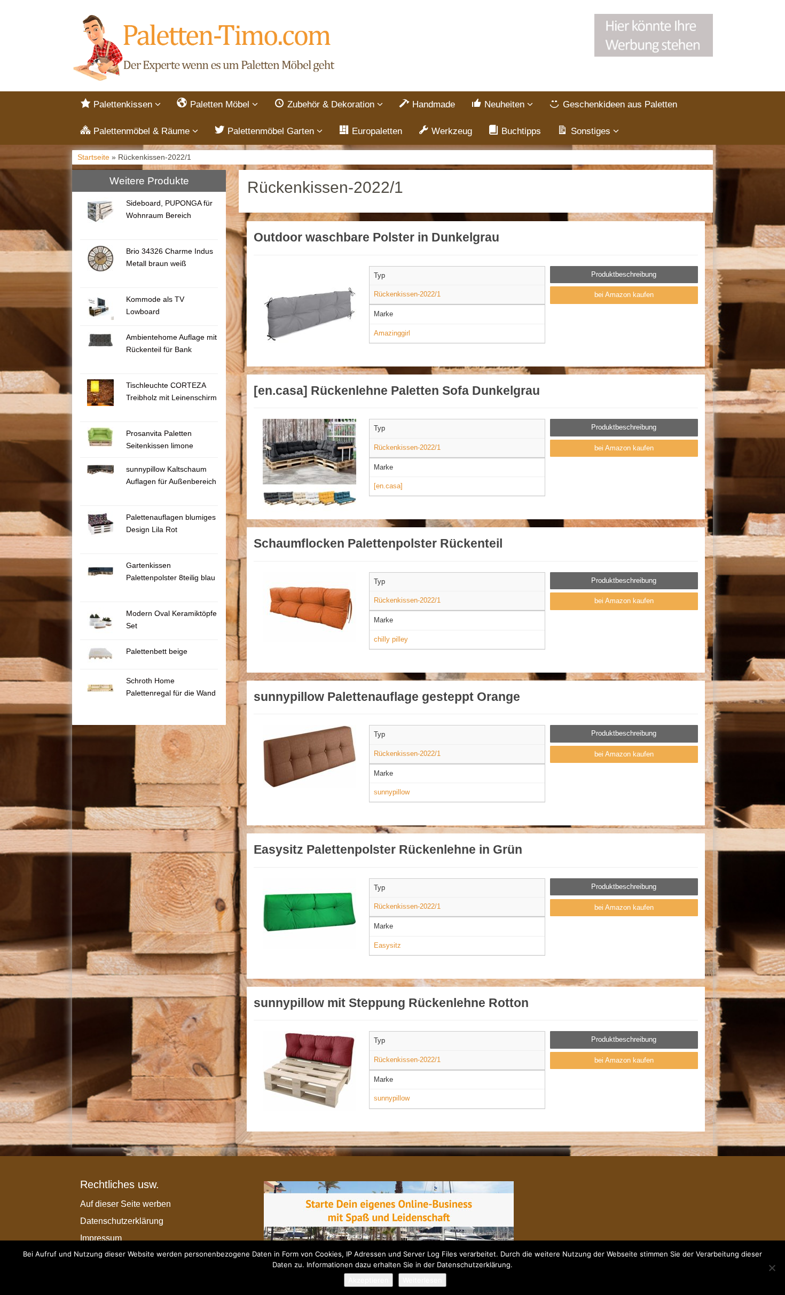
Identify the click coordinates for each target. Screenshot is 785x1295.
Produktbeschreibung (623, 274)
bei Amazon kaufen (624, 295)
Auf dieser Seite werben (125, 1203)
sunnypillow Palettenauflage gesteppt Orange (387, 697)
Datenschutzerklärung (121, 1221)
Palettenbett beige (156, 651)
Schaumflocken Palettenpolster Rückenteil (378, 543)
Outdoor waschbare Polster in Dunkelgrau (376, 237)
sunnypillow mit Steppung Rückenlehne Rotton (391, 1003)
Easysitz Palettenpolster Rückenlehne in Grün (388, 849)
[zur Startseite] (205, 48)
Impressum (101, 1238)
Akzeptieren (368, 1280)
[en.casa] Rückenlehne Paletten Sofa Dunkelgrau (397, 390)
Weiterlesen (422, 1280)
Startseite (93, 157)
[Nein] (771, 1267)
